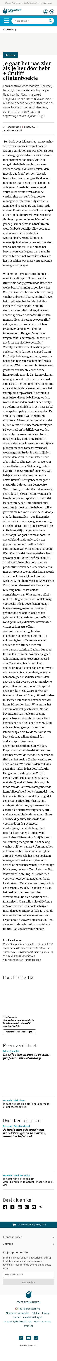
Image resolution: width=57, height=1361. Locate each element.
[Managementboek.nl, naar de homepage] (12, 13)
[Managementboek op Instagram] (36, 1338)
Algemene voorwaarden (17, 1313)
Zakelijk (8, 1244)
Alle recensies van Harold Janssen (22, 959)
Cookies (17, 1317)
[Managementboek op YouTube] (28, 1338)
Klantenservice (12, 1237)
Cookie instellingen (32, 1317)
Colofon (35, 1313)
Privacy (45, 1313)
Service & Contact (42, 1321)
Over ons (28, 1326)
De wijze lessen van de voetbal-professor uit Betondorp (27, 1056)
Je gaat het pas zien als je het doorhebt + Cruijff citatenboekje (18, 1023)
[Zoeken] (50, 21)
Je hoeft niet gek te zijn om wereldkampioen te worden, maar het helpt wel (24, 1133)
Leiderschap (11, 29)
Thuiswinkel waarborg (29, 1309)
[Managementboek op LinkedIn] (21, 1338)
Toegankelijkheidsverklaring (17, 1321)
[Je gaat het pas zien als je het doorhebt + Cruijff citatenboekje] (13, 997)
